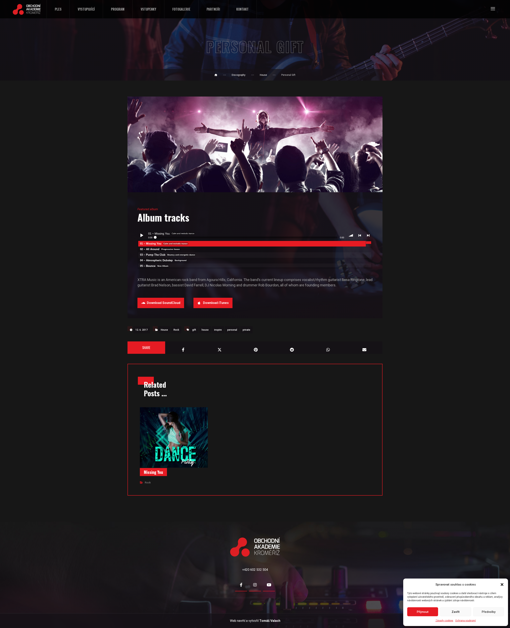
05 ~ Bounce (154, 265)
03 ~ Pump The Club (167, 254)
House (164, 329)
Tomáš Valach (269, 621)
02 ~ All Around (160, 249)
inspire (218, 329)
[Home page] (216, 75)
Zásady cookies (444, 620)
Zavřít (456, 612)
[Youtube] (269, 585)
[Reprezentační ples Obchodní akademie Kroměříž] (27, 9)
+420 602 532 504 (255, 570)
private (246, 329)
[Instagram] (255, 585)
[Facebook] (241, 585)
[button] (502, 585)
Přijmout (423, 612)
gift (194, 329)
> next (368, 235)
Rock (176, 329)
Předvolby (488, 612)
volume (351, 235)
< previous (359, 235)
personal (232, 329)
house (205, 329)
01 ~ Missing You (164, 243)
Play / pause (141, 235)
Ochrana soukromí (465, 620)
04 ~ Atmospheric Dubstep (163, 260)
